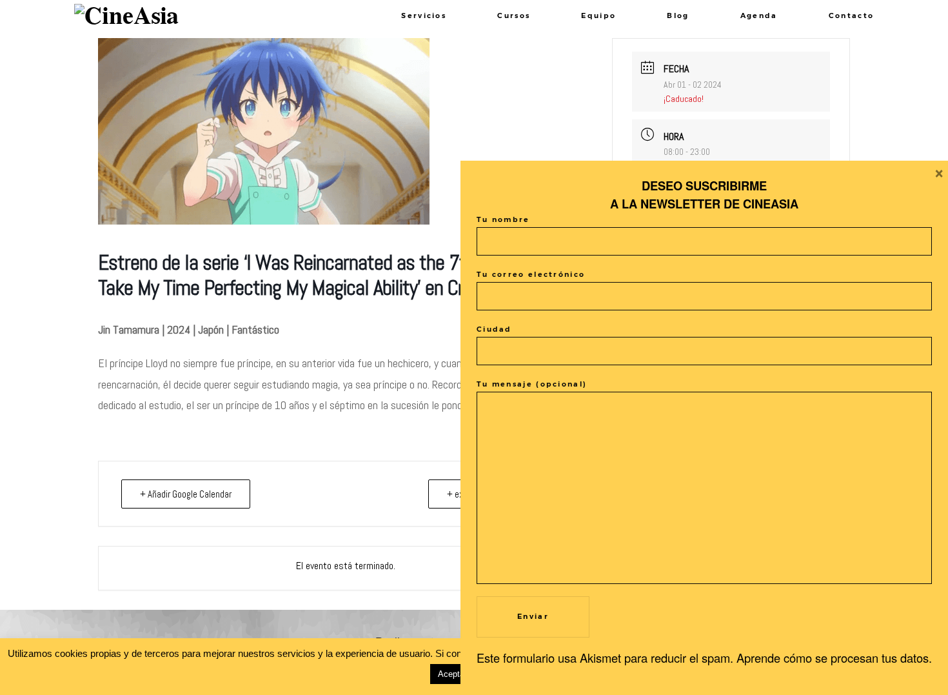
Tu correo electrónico (531, 274)
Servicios (423, 15)
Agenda (759, 15)
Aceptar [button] (452, 674)
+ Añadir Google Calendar (186, 494)
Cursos (513, 15)
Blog (678, 15)
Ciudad (494, 329)
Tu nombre (503, 219)
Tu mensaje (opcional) (532, 383)
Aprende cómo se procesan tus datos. (834, 657)
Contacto (851, 15)
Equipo (598, 15)
